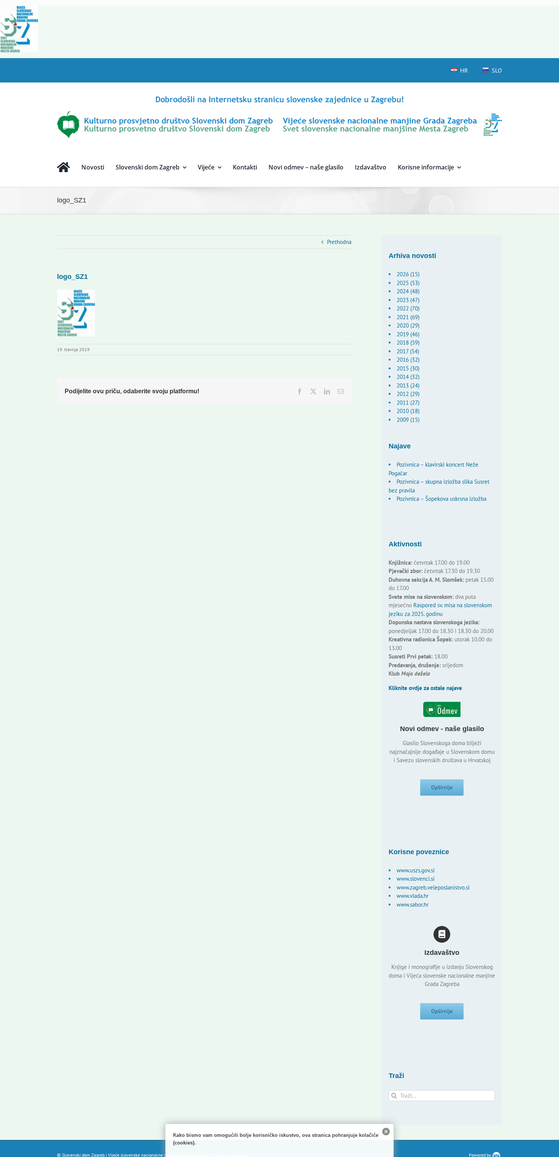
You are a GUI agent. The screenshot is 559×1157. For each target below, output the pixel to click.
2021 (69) (408, 317)
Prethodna (339, 241)
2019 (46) (408, 334)
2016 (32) (408, 359)
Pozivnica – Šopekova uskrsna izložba (441, 498)
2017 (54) (408, 351)
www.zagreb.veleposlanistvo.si (433, 887)
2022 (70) (408, 308)
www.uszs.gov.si (416, 870)
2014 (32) (408, 376)
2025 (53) (408, 282)
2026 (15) (408, 274)
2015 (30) (408, 368)
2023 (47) (408, 300)
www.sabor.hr (413, 904)
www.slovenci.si (416, 878)
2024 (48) (408, 291)
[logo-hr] (279, 97)
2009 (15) (408, 419)
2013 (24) (408, 385)
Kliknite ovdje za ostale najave (425, 688)
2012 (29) (408, 393)
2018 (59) (408, 342)
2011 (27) (408, 402)
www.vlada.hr (413, 895)
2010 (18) (408, 411)
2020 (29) (408, 325)
